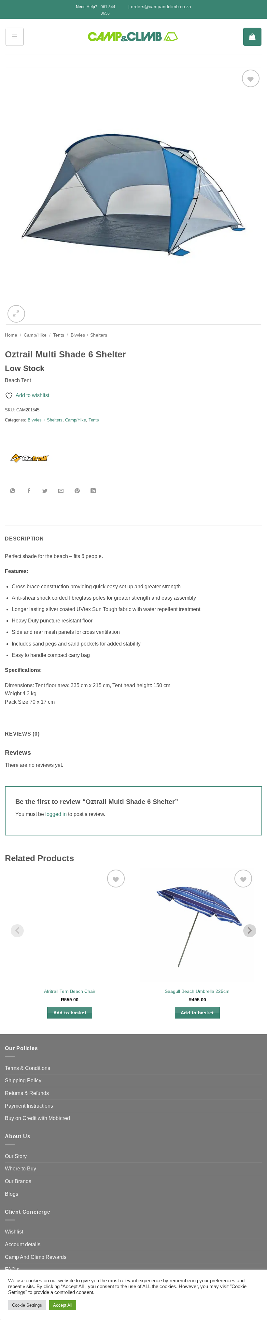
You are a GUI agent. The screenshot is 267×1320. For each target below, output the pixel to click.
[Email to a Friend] (61, 490)
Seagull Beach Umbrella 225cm (197, 991)
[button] (15, 37)
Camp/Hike (35, 335)
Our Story (16, 1156)
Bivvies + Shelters (89, 335)
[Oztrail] (29, 458)
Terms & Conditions (27, 1068)
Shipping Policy (23, 1080)
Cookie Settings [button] (27, 1305)
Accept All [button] (62, 1305)
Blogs (11, 1194)
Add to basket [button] (70, 1012)
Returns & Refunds (27, 1093)
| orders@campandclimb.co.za (159, 6)
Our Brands (18, 1181)
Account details (22, 1244)
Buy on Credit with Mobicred (37, 1118)
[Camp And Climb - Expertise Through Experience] (133, 36)
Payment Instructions (29, 1106)
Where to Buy (20, 1168)
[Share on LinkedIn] (93, 490)
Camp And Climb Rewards (35, 1257)
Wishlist (14, 1231)
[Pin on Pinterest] (77, 490)
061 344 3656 (108, 10)
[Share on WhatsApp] (13, 490)
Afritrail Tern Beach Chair (69, 991)
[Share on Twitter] (44, 490)
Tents (58, 335)
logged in (56, 814)
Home (11, 335)
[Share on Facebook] (28, 490)
